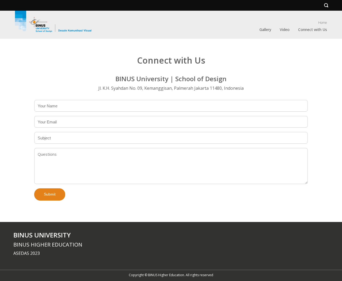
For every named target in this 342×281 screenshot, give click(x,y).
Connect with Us (312, 29)
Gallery (265, 29)
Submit (50, 194)
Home (322, 22)
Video (285, 29)
